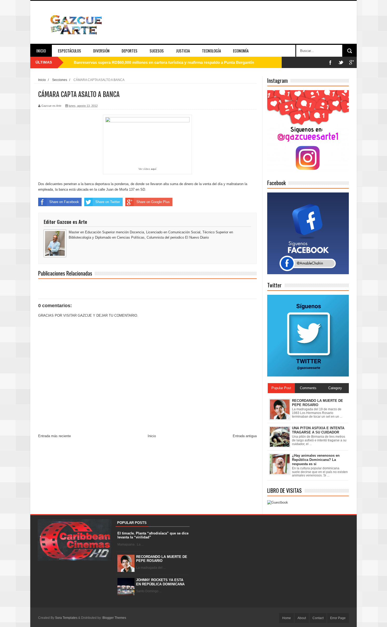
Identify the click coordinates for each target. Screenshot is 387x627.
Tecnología (211, 51)
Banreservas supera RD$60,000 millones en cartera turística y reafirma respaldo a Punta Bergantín (164, 62)
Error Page (338, 618)
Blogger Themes (114, 618)
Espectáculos (69, 51)
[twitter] (341, 62)
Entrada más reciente (54, 436)
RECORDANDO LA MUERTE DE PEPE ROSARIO (161, 559)
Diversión (101, 51)
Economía (241, 51)
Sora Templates (66, 618)
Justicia (183, 51)
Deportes (129, 51)
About (301, 618)
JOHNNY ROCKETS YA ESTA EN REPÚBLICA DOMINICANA (160, 582)
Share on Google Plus (153, 202)
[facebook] (330, 62)
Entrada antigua (245, 436)
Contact (318, 618)
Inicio (41, 51)
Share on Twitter (107, 202)
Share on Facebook (64, 202)
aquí (153, 168)
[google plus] (351, 62)
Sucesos (157, 51)
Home (286, 618)
